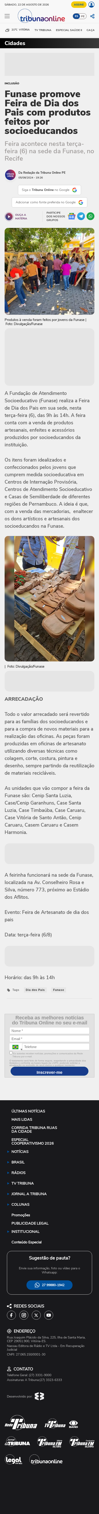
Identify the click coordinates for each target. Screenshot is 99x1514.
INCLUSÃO (12, 83)
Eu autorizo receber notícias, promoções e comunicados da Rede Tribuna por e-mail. (47, 1055)
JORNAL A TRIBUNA (29, 1193)
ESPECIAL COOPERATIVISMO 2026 (33, 1141)
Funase (58, 990)
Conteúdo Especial (27, 1242)
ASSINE (79, 4)
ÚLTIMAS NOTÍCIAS (28, 1111)
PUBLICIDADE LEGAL (30, 1223)
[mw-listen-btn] (9, 216)
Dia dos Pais (35, 990)
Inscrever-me (49, 1072)
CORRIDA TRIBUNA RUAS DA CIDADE (34, 1129)
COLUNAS (20, 1204)
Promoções (21, 1215)
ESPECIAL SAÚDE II (69, 30)
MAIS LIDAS (22, 1119)
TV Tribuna (43, 30)
